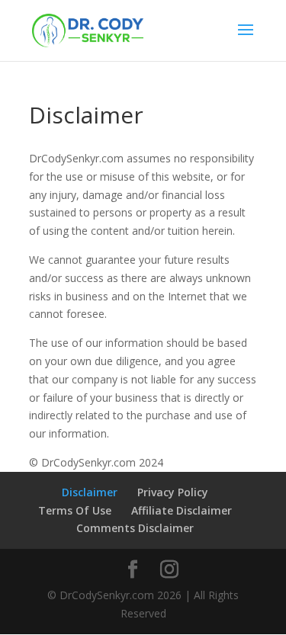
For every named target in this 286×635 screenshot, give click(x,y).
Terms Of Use (74, 510)
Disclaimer (89, 492)
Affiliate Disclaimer (181, 510)
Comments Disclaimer (135, 528)
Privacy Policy (172, 492)
